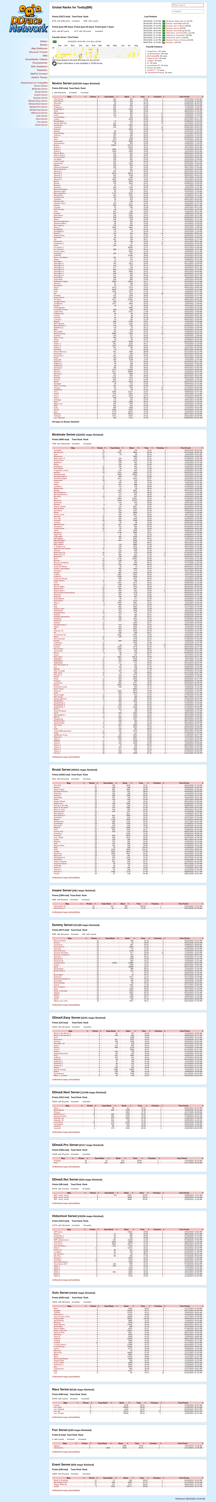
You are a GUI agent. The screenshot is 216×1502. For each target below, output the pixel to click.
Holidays (57, 619)
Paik (56, 1163)
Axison (57, 105)
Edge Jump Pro (60, 1331)
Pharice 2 (58, 675)
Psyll (56, 358)
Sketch (57, 376)
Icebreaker (58, 141)
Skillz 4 (57, 1272)
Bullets (57, 131)
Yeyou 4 (57, 751)
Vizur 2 (57, 739)
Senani (57, 370)
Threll (56, 394)
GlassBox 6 (59, 271)
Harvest (57, 283)
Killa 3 (56, 1248)
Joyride (57, 1310)
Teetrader (58, 860)
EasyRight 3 (59, 109)
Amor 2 (179, 38)
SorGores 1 (58, 1365)
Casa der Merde (60, 567)
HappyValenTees (61, 1053)
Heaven (57, 615)
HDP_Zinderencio (61, 1240)
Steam (44, 59)
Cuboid (57, 213)
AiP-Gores (58, 1232)
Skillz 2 (57, 1268)
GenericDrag (179, 31)
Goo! (56, 137)
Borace (57, 561)
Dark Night (178, 23)
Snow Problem (60, 711)
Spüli (56, 382)
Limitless (58, 486)
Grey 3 (56, 1049)
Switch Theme (39, 77)
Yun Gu (57, 753)
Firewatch (58, 241)
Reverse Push (60, 941)
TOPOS (57, 1312)
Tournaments (40, 63)
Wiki (45, 55)
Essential (58, 981)
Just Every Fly (60, 635)
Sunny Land (59, 514)
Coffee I (57, 575)
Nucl (56, 850)
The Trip (57, 518)
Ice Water (58, 159)
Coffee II (57, 577)
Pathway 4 (58, 1065)
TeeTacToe (58, 1448)
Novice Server (41, 86)
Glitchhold (58, 611)
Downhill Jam (59, 951)
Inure (56, 115)
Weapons (58, 532)
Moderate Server (40, 89)
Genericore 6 (59, 908)
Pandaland (58, 1124)
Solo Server (42, 116)
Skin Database (39, 66)
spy (55, 1367)
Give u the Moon (61, 257)
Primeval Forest (60, 687)
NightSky (58, 659)
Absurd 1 (58, 171)
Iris (55, 293)
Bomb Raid (58, 969)
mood (56, 1349)
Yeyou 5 (57, 868)
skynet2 (57, 1128)
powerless (58, 683)
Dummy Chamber (61, 953)
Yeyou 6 (57, 870)
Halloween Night (61, 281)
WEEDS (57, 741)
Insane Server (41, 95)
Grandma (58, 833)
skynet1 (57, 1126)
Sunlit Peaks (59, 723)
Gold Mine (90, 41)
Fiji (55, 239)
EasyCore (58, 1039)
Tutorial (57, 129)
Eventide (57, 237)
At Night (57, 1161)
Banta (56, 181)
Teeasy (57, 388)
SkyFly (57, 993)
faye (56, 607)
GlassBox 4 (59, 267)
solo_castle (59, 1363)
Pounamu (58, 354)
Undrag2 (57, 400)
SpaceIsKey (59, 1320)
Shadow (57, 414)
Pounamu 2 (59, 356)
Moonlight (58, 332)
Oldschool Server (39, 113)
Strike (56, 1071)
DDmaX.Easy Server (38, 101)
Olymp (56, 669)
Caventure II (59, 947)
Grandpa (57, 835)
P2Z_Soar (58, 673)
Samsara (57, 957)
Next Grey (58, 657)
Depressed (58, 589)
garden (57, 472)
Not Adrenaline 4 (61, 665)
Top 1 (56, 396)
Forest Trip (58, 831)
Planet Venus (59, 155)
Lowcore (57, 320)
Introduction (59, 143)
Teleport (57, 416)
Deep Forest (59, 789)
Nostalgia (58, 797)
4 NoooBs (58, 536)
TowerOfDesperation (62, 731)
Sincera (57, 372)
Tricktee (57, 520)
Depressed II (59, 591)
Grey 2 (56, 1047)
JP (55, 633)
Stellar (56, 995)
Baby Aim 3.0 (59, 555)
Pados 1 (57, 344)
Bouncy (57, 1322)
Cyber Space (59, 581)
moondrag (58, 651)
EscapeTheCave (61, 791)
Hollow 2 (57, 621)
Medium (57, 841)
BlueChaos (58, 195)
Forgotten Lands (61, 470)
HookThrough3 (60, 478)
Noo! (56, 498)
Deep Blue (58, 1327)
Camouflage (59, 133)
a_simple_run (59, 547)
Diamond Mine (60, 223)
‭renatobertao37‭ (153, 65)
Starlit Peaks (59, 721)
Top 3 (56, 398)
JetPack (57, 1057)
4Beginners (59, 113)
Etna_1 (57, 603)
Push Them (59, 689)
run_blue (58, 1407)
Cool (56, 211)
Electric (57, 233)
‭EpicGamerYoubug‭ (156, 73)
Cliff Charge (59, 209)
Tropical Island (60, 864)
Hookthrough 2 (60, 476)
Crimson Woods (61, 579)
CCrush (57, 1112)
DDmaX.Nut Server (39, 110)
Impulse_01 (59, 1118)
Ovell (56, 342)
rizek (56, 693)
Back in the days (61, 807)
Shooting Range (61, 1359)
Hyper (56, 627)
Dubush (57, 597)
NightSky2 (58, 661)
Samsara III (58, 961)
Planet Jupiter (60, 506)
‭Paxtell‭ (150, 68)
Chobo (57, 205)
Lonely (57, 316)
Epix (56, 412)
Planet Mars (59, 153)
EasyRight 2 (59, 231)
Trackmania (59, 1369)
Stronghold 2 (59, 815)
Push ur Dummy (180, 40)
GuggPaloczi (59, 613)
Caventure (58, 945)
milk (55, 844)
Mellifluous (58, 328)
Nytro (56, 1355)
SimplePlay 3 (59, 705)
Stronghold (59, 813)
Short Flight (59, 695)
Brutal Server (41, 92)
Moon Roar (58, 649)
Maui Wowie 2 (60, 326)
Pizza (56, 679)
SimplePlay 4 (59, 707)
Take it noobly (60, 386)
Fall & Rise (58, 468)
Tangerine (58, 125)
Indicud (57, 795)
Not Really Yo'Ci (60, 1482)
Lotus (56, 839)
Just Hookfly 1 (182, 33)
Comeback (58, 823)
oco (55, 667)
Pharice (57, 504)
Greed (56, 985)
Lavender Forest (61, 310)
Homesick (58, 285)
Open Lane (58, 338)
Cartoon (57, 135)
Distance (57, 595)
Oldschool (170, 33)
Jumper (57, 1341)
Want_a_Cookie (60, 1075)
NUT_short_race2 (61, 1197)
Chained (57, 949)
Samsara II (58, 959)
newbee (57, 336)
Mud (56, 1308)
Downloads (31, 59)
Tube (56, 733)
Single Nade (59, 1361)
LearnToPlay (59, 117)
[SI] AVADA (58, 538)
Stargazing (58, 719)
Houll (56, 287)
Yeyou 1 (57, 745)
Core (56, 1037)
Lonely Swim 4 (60, 1345)
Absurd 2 (58, 173)
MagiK (56, 322)
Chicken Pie (59, 201)
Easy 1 (57, 227)
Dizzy (56, 464)
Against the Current (62, 549)
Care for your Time (62, 1316)
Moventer (58, 1353)
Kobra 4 (57, 151)
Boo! (56, 559)
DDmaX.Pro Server (39, 107)
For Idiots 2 (59, 249)
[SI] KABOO (59, 543)
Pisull (56, 677)
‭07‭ (148, 63)
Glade (56, 259)
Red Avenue (59, 508)
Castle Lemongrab (62, 569)
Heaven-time (59, 1333)
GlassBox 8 (59, 275)
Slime (56, 512)
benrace (57, 187)
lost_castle (58, 837)
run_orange (59, 1413)
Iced (56, 291)
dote (56, 454)
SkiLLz (57, 709)
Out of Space (179, 26)
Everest (57, 1041)
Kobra (56, 145)
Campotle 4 (181, 35)
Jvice (56, 484)
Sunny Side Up (60, 123)
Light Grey (58, 312)
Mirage (57, 490)
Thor (56, 392)
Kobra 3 (57, 149)
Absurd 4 (58, 177)
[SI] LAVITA (58, 545)
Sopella (57, 378)
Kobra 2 (57, 147)
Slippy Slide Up (60, 1484)
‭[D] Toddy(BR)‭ (153, 56)
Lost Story (58, 1122)
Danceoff (58, 825)
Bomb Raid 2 (59, 971)
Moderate (170, 21)
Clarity (56, 573)
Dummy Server (40, 98)
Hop (55, 1055)
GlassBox (58, 261)
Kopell (56, 641)
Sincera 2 (58, 374)
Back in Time (59, 809)
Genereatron (59, 811)
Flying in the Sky (61, 805)
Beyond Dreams (60, 189)
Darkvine (57, 977)
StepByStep (59, 121)
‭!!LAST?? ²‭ (151, 70)
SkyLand (57, 856)
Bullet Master (59, 1325)
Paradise (57, 1260)
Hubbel (57, 623)
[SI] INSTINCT (59, 540)
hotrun (57, 1405)
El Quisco (58, 107)
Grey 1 (56, 1045)
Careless (57, 199)
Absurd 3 (58, 175)
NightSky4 (58, 663)
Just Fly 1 (58, 1242)
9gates (57, 1446)
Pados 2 (57, 346)
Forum (44, 52)
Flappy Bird (59, 1318)
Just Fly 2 (58, 1244)
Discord (33, 52)
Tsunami (57, 127)
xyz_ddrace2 (59, 418)
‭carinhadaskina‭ (153, 54)
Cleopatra (58, 526)
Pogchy (57, 681)
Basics (57, 183)
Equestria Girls (60, 1116)
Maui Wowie (59, 324)
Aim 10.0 (57, 785)
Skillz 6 (57, 1276)
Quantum (58, 854)
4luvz (56, 1108)
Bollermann (59, 821)
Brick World (59, 1110)
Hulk (56, 289)
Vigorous (58, 737)
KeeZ (56, 637)
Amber (56, 965)
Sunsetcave (59, 1073)
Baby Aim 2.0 (59, 553)
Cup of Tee (58, 460)
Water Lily (58, 404)
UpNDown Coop (61, 735)
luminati (57, 645)
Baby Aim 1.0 (180, 21)
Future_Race (59, 251)
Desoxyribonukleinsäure (64, 593)
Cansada (57, 450)
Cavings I (58, 571)
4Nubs (56, 165)
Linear (56, 119)
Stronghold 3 (59, 858)
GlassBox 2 (59, 263)
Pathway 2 (58, 1061)
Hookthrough (59, 474)
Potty (56, 799)
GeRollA (57, 255)
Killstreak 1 (58, 1314)
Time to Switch (60, 862)
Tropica (57, 522)
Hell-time (57, 1335)
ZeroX (56, 410)
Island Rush (59, 297)
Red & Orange (60, 1069)
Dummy (169, 23)
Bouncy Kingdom (61, 563)
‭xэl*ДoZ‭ (150, 61)
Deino (56, 219)
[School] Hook (60, 169)
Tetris (56, 530)
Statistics (42, 70)
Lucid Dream (59, 1347)
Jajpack (57, 1339)
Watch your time (61, 1001)
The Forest (58, 99)
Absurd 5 (58, 179)
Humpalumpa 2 (60, 625)
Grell (56, 111)
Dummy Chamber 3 (62, 979)
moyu (56, 655)
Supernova (58, 803)
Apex (56, 967)
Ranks (44, 44)
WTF (56, 406)
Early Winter (59, 599)
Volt (55, 1371)
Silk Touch (58, 697)
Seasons (57, 362)
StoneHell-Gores (61, 1262)
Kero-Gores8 (59, 639)
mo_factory (59, 1254)
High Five (58, 534)
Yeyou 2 (57, 747)
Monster (57, 496)
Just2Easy (58, 304)
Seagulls (57, 360)
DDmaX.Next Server (38, 104)
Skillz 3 (57, 1270)
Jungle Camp (59, 302)
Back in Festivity (61, 1480)
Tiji (55, 727)
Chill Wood (58, 101)
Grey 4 (56, 1051)
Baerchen (58, 557)
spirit (56, 713)
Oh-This (57, 1256)
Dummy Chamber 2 (62, 955)
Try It (56, 999)
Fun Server (42, 122)
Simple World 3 (60, 699)
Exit (55, 605)
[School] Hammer (61, 167)
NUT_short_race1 (61, 1195)
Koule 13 (57, 1250)
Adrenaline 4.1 (60, 906)
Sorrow (57, 380)
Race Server (42, 119)
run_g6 (57, 1411)
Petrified (57, 350)
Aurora (176, 28)
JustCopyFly (59, 963)
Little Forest (59, 161)
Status (44, 41)
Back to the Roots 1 (62, 1033)
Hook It (57, 1337)
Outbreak (58, 502)
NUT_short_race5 (61, 1199)
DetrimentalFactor (61, 221)
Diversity (57, 103)
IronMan (57, 295)
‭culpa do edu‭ (152, 58)
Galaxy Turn (59, 609)
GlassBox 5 (59, 269)
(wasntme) (58, 163)
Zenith (56, 874)
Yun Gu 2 (58, 872)
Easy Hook (58, 601)
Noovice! (58, 500)
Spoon (57, 717)
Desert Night (59, 1329)
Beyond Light (60, 191)
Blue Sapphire (60, 193)
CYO (56, 583)
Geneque (58, 253)
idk (55, 629)
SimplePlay (58, 701)
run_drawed (59, 1409)
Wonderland (59, 524)
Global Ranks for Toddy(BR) (34, 83)
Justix (56, 482)
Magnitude (58, 488)
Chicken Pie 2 (60, 203)
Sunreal (57, 516)
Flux (56, 829)
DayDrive (58, 462)
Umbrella (57, 866)
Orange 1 (58, 1258)
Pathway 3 (58, 1063)
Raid (56, 1357)
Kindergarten (59, 308)
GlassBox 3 (59, 265)
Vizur (56, 402)
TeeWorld (58, 390)
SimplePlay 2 (59, 703)
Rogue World (59, 801)
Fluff (56, 245)
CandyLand (59, 197)
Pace (56, 989)
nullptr (57, 852)
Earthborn (58, 466)
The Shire (58, 725)
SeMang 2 (58, 366)
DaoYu (56, 585)
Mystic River (59, 846)
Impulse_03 (59, 1120)
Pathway (57, 1059)
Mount (56, 653)
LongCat (57, 1252)
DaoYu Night (59, 587)
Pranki (56, 685)
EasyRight (58, 229)
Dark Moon (58, 215)
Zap (55, 1373)
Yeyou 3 (57, 749)
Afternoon (58, 456)
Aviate (56, 787)
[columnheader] (69, 96)
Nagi (56, 848)
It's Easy (57, 299)
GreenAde (58, 279)
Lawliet (57, 1343)
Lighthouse (59, 314)
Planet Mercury (60, 352)
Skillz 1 (57, 1266)
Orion (56, 340)
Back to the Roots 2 (62, 1035)
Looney (57, 318)
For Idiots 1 (59, 247)
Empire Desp (59, 235)
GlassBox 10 (59, 1043)
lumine (57, 647)
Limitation (58, 643)
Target (56, 997)
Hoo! (56, 139)
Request (57, 691)
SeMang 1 (58, 364)
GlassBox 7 (59, 273)
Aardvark (58, 817)
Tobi (56, 729)
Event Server (41, 125)
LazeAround (59, 528)
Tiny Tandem (59, 157)
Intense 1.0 (58, 631)
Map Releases (39, 48)
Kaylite (57, 306)
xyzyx (56, 1486)
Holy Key (58, 793)
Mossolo (57, 1351)
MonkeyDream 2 (61, 494)
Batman (57, 185)
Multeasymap (59, 334)
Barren (57, 819)
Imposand (58, 480)
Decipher (58, 217)
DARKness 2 (59, 1114)
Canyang (58, 565)
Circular (57, 207)
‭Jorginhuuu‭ (152, 51)
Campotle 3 (59, 1236)
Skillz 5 (57, 1274)
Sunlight (57, 384)
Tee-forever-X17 (60, 1264)
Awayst (57, 551)
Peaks (56, 1067)
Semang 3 (58, 368)
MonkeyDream (60, 492)
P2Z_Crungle (59, 671)
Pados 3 (57, 348)
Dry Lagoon (59, 225)
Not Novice (58, 452)
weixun (57, 743)
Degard (57, 827)
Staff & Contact (39, 73)
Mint (56, 330)
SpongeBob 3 (60, 715)
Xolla (56, 408)
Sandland (58, 510)
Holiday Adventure (62, 617)
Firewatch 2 (59, 243)
